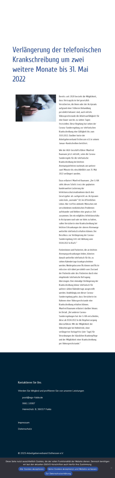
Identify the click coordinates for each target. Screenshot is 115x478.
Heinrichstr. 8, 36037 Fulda (36, 409)
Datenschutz (25, 428)
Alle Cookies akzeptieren (32, 469)
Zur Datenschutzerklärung (58, 473)
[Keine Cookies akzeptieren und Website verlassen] (111, 467)
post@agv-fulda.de (32, 397)
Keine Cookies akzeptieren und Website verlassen (72, 469)
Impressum (23, 422)
